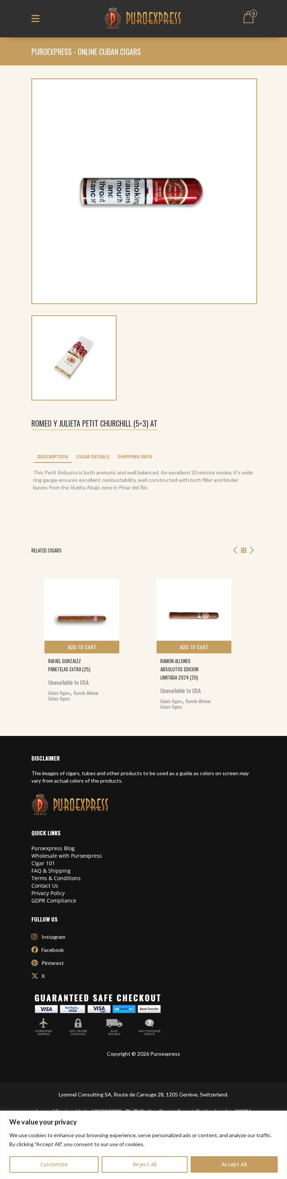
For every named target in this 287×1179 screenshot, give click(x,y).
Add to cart (82, 647)
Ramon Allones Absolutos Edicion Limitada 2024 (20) (179, 669)
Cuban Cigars (59, 693)
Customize (54, 1164)
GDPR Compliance (53, 900)
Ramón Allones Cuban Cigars (73, 696)
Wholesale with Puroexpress (66, 855)
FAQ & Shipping (51, 870)
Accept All (234, 1164)
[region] (143, 1145)
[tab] (52, 457)
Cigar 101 (43, 863)
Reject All (145, 1164)
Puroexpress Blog (53, 848)
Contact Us (44, 885)
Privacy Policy (48, 893)
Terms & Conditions (56, 878)
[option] (87, 638)
